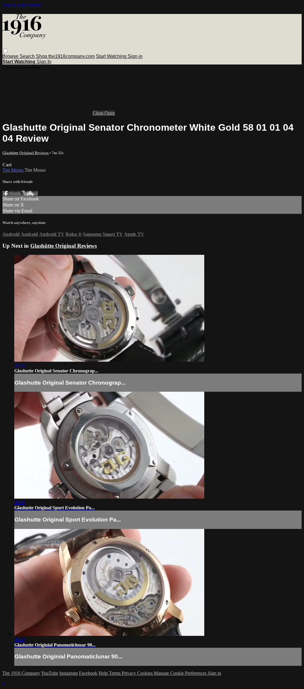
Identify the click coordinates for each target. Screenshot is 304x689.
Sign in (135, 56)
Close (98, 113)
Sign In (44, 61)
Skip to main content (21, 4)
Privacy (129, 673)
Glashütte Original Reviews (25, 153)
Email (32, 193)
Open (109, 113)
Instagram (68, 673)
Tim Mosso (13, 170)
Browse (11, 56)
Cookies (145, 673)
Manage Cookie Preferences (181, 673)
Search (28, 56)
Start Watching (112, 56)
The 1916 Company (21, 673)
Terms (115, 673)
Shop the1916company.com (65, 56)
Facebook (12, 193)
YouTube (49, 673)
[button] (5, 51)
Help (104, 673)
